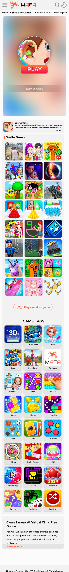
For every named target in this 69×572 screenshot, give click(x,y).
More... (59, 130)
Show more (13, 546)
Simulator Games (21, 12)
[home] (23, 5)
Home (5, 12)
